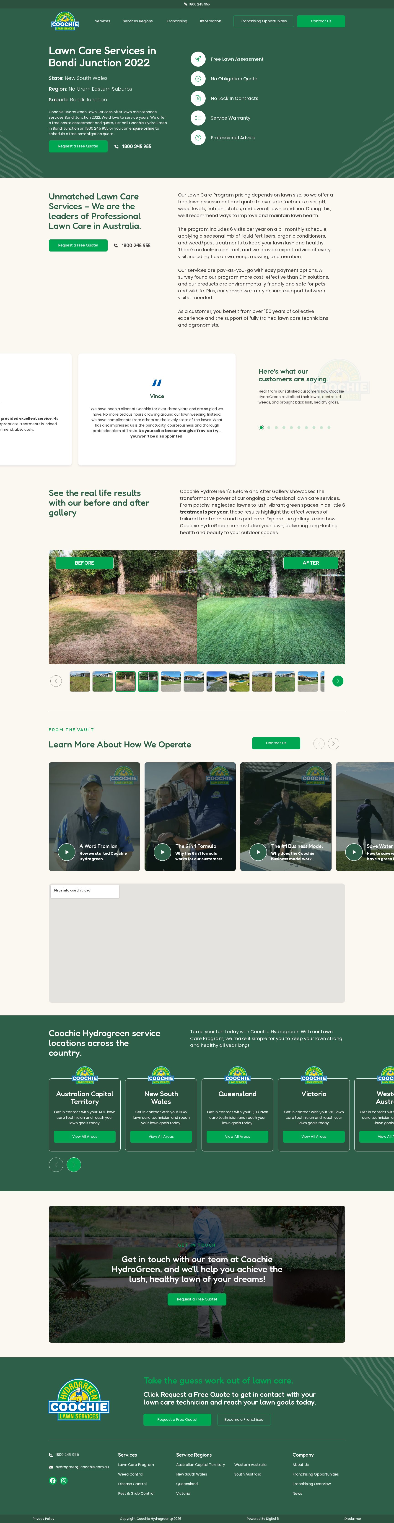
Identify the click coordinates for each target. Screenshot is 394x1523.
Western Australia (250, 1464)
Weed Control (130, 1474)
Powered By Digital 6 (263, 1518)
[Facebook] (53, 1481)
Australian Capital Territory (200, 1464)
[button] (261, 427)
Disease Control (132, 1483)
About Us (301, 1464)
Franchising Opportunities (316, 1474)
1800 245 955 (97, 128)
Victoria (183, 1493)
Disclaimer (353, 1518)
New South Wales (191, 1474)
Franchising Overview (312, 1483)
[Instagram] (64, 1481)
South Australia (247, 1474)
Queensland (187, 1483)
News (297, 1493)
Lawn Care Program (136, 1464)
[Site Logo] (65, 21)
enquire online (141, 128)
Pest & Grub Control (136, 1493)
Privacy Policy (43, 1518)
